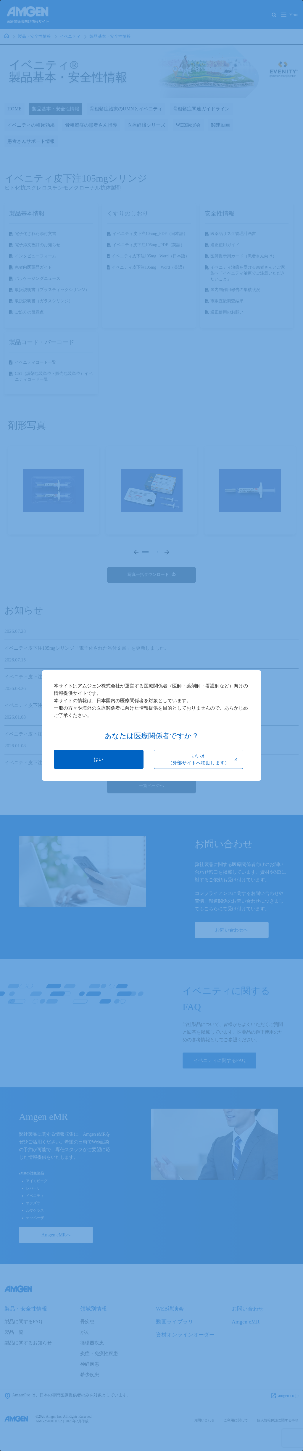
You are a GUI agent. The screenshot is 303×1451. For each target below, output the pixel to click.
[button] (99, 759)
